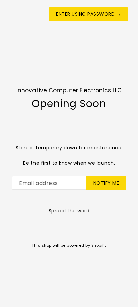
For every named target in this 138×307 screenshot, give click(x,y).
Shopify (99, 245)
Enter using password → (88, 14)
